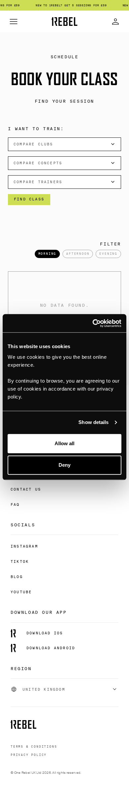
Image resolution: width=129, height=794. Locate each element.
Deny (64, 465)
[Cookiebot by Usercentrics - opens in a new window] (92, 323)
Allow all (65, 443)
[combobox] (64, 144)
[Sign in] (115, 21)
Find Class (29, 199)
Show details (93, 422)
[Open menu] (13, 21)
